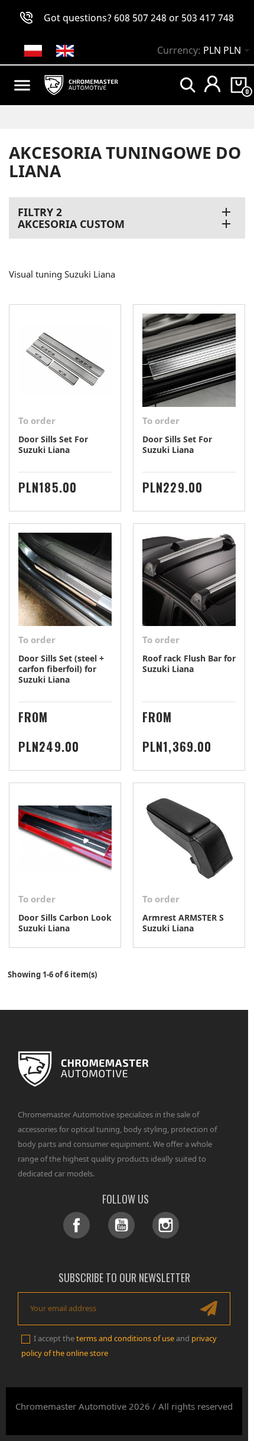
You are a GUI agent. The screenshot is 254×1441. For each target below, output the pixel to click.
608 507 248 (140, 18)
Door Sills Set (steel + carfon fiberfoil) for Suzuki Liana (61, 669)
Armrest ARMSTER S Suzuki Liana (183, 923)
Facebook (76, 1225)
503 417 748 (207, 18)
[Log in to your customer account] (212, 84)
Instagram (165, 1225)
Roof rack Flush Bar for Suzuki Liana (189, 663)
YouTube (121, 1225)
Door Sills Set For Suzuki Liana (53, 444)
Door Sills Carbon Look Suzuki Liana (65, 923)
